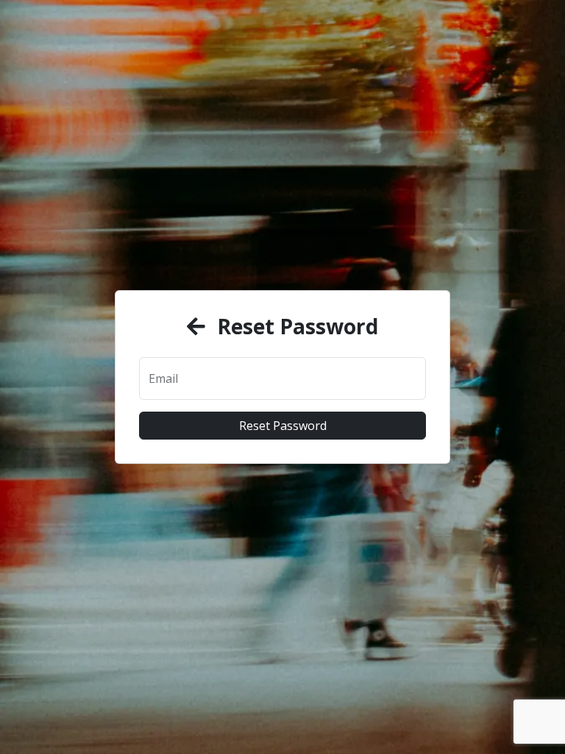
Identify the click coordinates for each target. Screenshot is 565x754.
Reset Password (283, 425)
